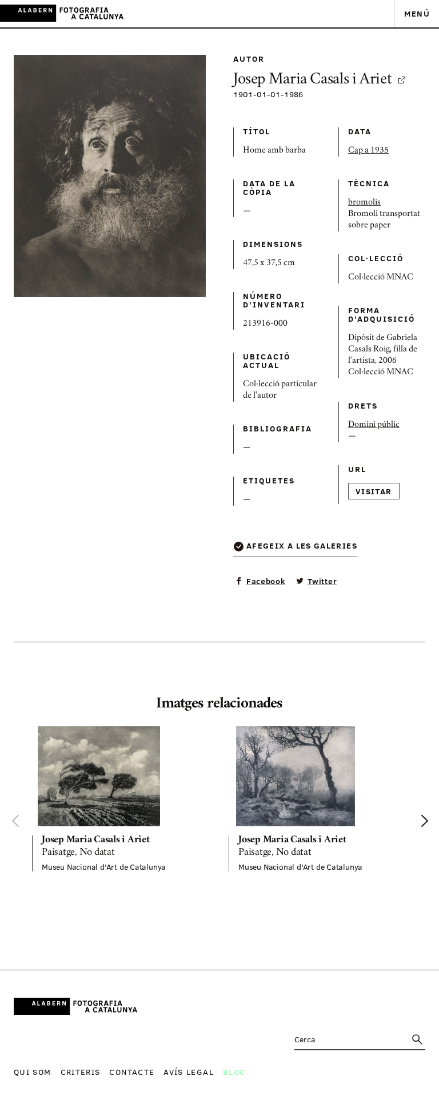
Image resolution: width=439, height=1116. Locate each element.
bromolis (364, 203)
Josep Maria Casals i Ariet (312, 80)
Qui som (32, 1071)
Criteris (81, 1071)
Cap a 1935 (368, 151)
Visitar (374, 491)
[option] (121, 798)
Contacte (131, 1071)
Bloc (234, 1071)
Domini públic (374, 425)
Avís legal (188, 1071)
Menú (417, 13)
